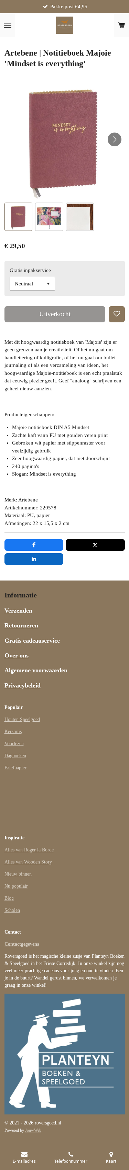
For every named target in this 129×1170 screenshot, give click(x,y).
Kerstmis (13, 731)
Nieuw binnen (18, 874)
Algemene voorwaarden (35, 670)
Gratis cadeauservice (32, 640)
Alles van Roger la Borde (29, 849)
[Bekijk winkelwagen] (121, 25)
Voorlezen (14, 743)
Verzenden (18, 610)
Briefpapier (15, 767)
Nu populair (16, 886)
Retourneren (21, 625)
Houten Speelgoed (22, 719)
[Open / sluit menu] (7, 25)
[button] (18, 217)
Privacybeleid (22, 685)
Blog (9, 898)
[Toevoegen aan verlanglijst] (117, 314)
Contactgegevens (21, 944)
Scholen (12, 910)
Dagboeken (15, 755)
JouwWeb (33, 1130)
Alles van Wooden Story (28, 862)
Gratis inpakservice (30, 270)
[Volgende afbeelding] (114, 139)
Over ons (16, 655)
